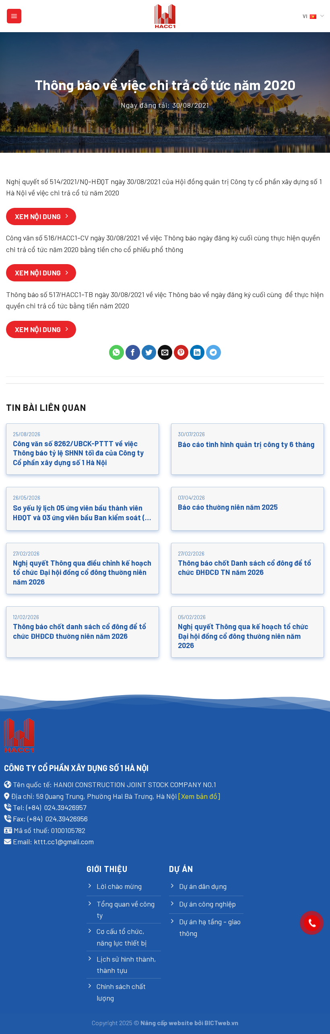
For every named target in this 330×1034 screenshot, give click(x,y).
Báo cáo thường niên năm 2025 (228, 507)
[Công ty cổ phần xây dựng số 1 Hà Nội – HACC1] (165, 16)
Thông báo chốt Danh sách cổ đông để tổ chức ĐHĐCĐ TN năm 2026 (244, 567)
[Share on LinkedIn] (197, 352)
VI (305, 16)
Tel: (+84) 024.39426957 (49, 807)
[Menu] (14, 16)
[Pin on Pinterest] (181, 352)
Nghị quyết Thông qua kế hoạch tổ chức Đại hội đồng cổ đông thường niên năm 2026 (243, 636)
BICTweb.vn (221, 1022)
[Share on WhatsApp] (116, 352)
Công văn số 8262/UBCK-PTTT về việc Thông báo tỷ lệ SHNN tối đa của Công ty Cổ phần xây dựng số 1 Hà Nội (78, 453)
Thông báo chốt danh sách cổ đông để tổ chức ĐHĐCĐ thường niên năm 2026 (79, 631)
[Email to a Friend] (165, 352)
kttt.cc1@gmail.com (64, 841)
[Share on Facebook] (133, 352)
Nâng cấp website (166, 1022)
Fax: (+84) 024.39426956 (50, 818)
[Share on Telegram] (213, 352)
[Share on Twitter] (149, 352)
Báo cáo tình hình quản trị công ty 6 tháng (246, 444)
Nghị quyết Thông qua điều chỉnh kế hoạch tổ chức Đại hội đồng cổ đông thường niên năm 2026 (82, 572)
